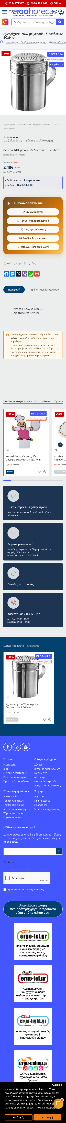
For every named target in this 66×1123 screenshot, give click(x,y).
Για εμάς (8, 759)
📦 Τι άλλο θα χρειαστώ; (33, 238)
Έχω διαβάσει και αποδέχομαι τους (28, 891)
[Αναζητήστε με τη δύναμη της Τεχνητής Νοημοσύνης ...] (60, 22)
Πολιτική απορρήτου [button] (47, 1107)
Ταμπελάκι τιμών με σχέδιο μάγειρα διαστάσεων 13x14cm (23, 458)
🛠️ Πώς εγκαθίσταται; (33, 229)
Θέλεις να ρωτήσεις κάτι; (21, 263)
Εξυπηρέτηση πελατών (16, 791)
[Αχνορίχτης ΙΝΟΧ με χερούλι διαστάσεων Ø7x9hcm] (29, 677)
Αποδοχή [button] (47, 1117)
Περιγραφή (14, 289)
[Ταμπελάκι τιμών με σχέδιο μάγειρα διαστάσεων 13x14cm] (26, 431)
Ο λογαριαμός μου (45, 759)
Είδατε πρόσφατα (13, 645)
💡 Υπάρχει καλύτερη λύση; (33, 246)
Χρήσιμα (39, 791)
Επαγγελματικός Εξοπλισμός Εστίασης (26, 42)
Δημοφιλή (33, 645)
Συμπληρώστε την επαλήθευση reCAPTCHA (25, 869)
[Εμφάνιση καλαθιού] (61, 12)
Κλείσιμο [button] (57, 1085)
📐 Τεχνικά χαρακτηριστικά (33, 220)
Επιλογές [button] (18, 1117)
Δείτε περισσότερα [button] (14, 154)
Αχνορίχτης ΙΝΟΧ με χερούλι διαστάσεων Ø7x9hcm (22, 706)
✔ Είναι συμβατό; (33, 211)
